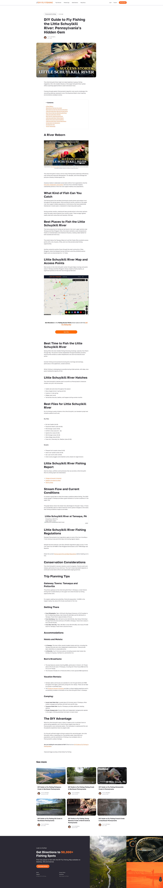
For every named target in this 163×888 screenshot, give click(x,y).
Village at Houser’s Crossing (53, 478)
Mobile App (66, 2)
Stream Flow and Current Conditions (55, 119)
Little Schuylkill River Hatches (53, 114)
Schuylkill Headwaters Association (53, 184)
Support (115, 2)
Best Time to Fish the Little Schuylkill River (56, 113)
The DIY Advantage (50, 126)
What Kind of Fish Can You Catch (54, 108)
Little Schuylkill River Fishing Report (55, 118)
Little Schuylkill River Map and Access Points (57, 111)
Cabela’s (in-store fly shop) (53, 480)
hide (66, 103)
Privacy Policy (62, 872)
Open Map (66, 332)
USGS (86, 523)
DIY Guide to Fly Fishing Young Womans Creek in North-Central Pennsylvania (79, 820)
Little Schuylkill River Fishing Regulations (56, 121)
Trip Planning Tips (50, 124)
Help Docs (82, 2)
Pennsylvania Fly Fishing (50, 14)
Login (110, 2)
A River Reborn (49, 106)
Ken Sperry (53, 36)
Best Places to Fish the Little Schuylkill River (56, 109)
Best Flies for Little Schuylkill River (54, 116)
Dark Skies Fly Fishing (55, 166)
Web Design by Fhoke (64, 876)
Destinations (75, 2)
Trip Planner (58, 2)
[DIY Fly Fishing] (44, 2)
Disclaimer (61, 874)
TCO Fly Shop (49, 482)
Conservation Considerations (53, 123)
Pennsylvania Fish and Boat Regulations (65, 554)
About (37, 872)
